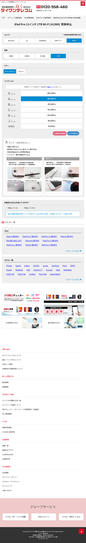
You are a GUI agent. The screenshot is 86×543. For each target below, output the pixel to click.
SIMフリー (58, 40)
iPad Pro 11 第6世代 (49, 236)
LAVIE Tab (10, 274)
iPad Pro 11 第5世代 (14, 245)
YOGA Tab (22, 274)
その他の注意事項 (8, 432)
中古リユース (43, 517)
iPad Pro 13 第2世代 (30, 236)
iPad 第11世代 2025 (14, 240)
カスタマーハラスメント (10, 481)
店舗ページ (50, 87)
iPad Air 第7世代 (66, 236)
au (27, 40)
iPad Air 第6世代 (31, 245)
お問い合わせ (7, 490)
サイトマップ (7, 486)
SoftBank (42, 40)
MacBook (19, 270)
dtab (58, 270)
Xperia (18, 265)
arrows (45, 265)
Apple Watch (55, 274)
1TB (58, 56)
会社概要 (5, 472)
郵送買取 (5, 382)
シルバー (21, 71)
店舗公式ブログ (7, 450)
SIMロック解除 (7, 364)
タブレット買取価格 (15, 18)
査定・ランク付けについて (11, 360)
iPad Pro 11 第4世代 (49, 245)
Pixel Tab (42, 274)
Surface (32, 274)
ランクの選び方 (73, 133)
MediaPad (67, 270)
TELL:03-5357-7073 (43, 538)
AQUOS (36, 265)
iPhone (9, 265)
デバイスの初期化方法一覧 (11, 400)
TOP (3, 18)
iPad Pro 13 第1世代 (50, 240)
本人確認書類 (7, 414)
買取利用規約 (7, 427)
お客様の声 (6, 459)
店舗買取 (5, 387)
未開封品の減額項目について (12, 369)
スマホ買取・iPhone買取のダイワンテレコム (43, 531)
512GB (42, 56)
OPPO (72, 265)
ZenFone (55, 265)
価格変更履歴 (61, 133)
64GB (11, 56)
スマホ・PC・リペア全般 (15, 517)
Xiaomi (9, 270)
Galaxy (27, 265)
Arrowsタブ (38, 270)
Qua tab (49, 270)
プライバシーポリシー (10, 477)
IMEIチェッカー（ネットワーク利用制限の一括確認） (21, 409)
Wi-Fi (74, 40)
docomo (11, 40)
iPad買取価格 (29, 18)
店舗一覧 (5, 445)
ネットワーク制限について (11, 405)
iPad (28, 270)
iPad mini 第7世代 (32, 240)
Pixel (64, 265)
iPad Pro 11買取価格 (43, 18)
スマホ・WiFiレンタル (71, 517)
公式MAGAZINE (7, 454)
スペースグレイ (9, 71)
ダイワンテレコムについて (11, 355)
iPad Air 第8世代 (12, 236)
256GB (26, 56)
